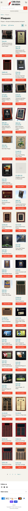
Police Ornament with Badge (21, 272)
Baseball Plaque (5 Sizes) (6, 389)
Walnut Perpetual (20, 301)
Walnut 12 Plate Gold (21, 415)
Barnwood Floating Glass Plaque (20, 155)
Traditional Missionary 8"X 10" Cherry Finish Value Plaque (7, 45)
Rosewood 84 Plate (6, 441)
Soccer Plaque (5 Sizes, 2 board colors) (7, 343)
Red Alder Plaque (6, 148)
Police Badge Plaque (7, 273)
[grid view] (22, 25)
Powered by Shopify (14, 508)
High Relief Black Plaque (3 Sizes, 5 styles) (6, 127)
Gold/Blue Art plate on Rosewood (20, 178)
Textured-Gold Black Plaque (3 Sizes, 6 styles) (20, 100)
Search (14, 505)
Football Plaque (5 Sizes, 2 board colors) (7, 365)
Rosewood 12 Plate (20, 441)
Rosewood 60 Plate (6, 74)
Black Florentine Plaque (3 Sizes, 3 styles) (20, 128)
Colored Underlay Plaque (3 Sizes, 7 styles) (6, 100)
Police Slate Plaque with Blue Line (20, 248)
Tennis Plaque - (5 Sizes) (20, 387)
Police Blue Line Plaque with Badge (6, 294)
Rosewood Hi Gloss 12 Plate (6, 415)
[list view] (25, 25)
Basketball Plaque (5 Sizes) (21, 366)
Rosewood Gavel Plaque (6, 203)
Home (2, 14)
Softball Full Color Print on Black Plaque (7, 183)
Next (18, 474)
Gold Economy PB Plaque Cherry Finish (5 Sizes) (20, 52)
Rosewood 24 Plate (6, 464)
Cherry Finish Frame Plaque (6, 227)
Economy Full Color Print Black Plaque (20, 76)
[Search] (25, 8)
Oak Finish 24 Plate (20, 464)
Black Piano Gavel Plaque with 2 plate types (20, 321)
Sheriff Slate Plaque (6, 253)
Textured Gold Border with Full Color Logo (21, 204)
